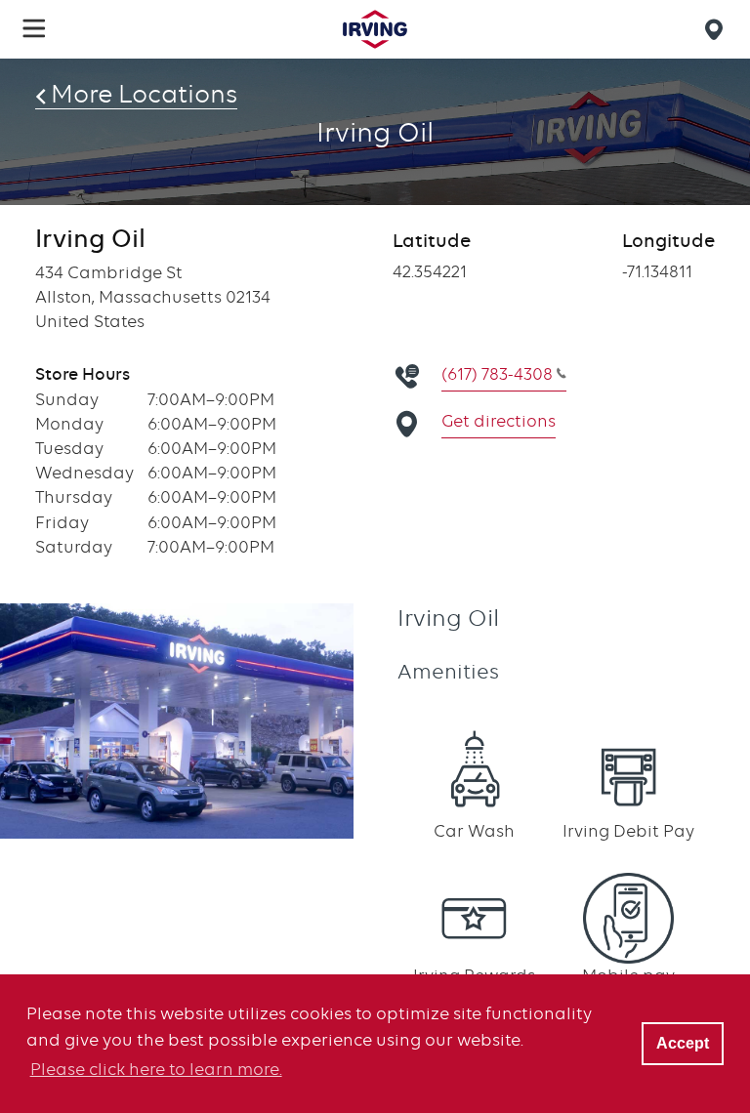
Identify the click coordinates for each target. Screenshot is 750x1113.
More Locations (144, 93)
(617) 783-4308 (497, 374)
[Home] (375, 29)
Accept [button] (682, 1042)
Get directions (498, 421)
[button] (34, 28)
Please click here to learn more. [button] (156, 1069)
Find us (717, 29)
